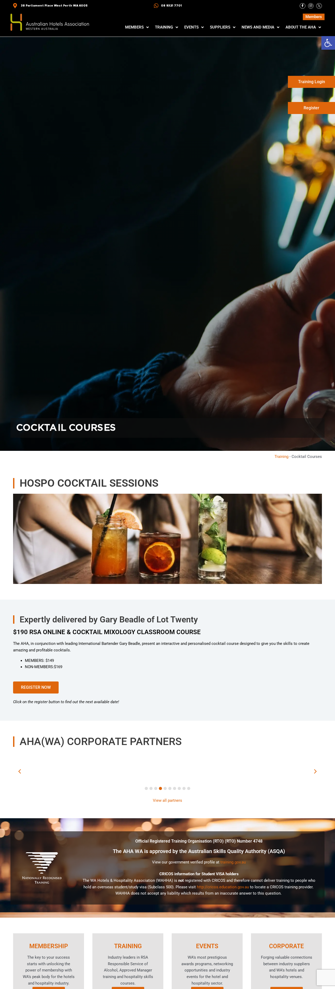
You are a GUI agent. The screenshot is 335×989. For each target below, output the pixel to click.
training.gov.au (233, 862)
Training (281, 456)
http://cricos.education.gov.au (223, 887)
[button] (328, 43)
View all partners (167, 800)
